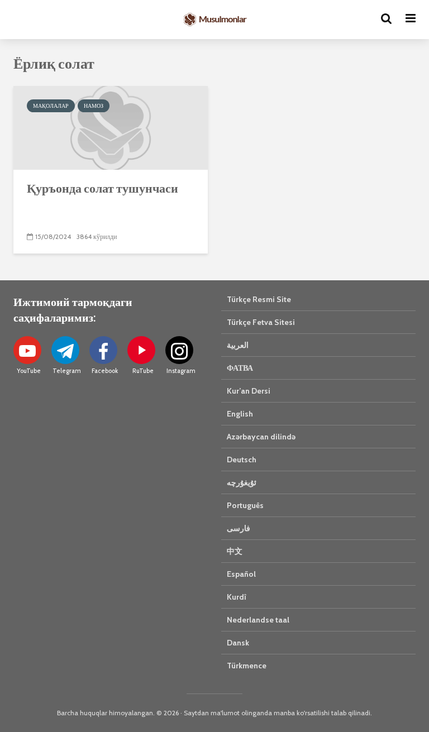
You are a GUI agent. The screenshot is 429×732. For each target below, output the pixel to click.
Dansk (238, 643)
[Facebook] (103, 350)
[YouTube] (27, 350)
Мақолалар (51, 105)
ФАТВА (240, 368)
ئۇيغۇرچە (241, 482)
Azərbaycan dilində (261, 437)
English (240, 414)
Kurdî (236, 597)
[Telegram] (65, 350)
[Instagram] (179, 350)
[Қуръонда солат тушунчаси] (110, 127)
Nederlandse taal (258, 620)
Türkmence (246, 666)
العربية (238, 345)
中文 (234, 551)
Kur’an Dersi (248, 391)
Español (241, 574)
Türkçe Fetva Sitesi (261, 322)
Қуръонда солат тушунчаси (102, 187)
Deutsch (241, 459)
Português (245, 505)
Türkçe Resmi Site (259, 299)
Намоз (93, 105)
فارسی (238, 528)
